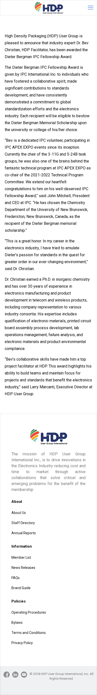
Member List (21, 557)
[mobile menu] (90, 7)
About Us (18, 513)
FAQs (15, 578)
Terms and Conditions (28, 633)
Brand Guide (21, 588)
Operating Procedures (28, 612)
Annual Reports (23, 533)
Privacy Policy (22, 643)
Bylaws (17, 623)
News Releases (23, 568)
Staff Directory (23, 523)
